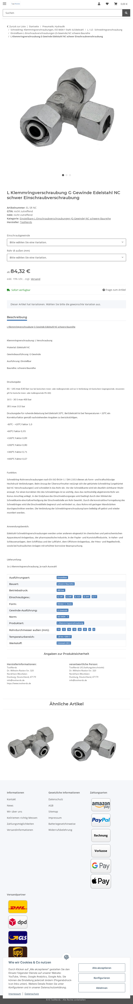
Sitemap (53, 811)
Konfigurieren (102, 977)
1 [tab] (63, 175)
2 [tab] (66, 175)
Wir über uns (14, 811)
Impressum (14, 993)
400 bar (60, 590)
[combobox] (66, 242)
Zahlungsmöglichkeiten (20, 823)
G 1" (94, 596)
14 (69, 629)
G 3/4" (86, 596)
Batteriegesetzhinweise (62, 823)
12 (64, 629)
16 (74, 629)
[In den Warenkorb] (9, 47)
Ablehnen (102, 987)
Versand (35, 279)
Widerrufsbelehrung (60, 829)
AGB (50, 805)
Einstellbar (62, 577)
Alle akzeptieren (101, 967)
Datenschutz (32, 993)
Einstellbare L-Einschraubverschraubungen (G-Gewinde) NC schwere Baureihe (65, 218)
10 (58, 629)
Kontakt (11, 799)
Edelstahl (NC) (63, 643)
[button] (99, 3)
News (10, 805)
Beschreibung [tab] (17, 317)
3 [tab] (70, 175)
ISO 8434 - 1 (62, 616)
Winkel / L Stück (64, 604)
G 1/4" (60, 596)
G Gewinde (62, 610)
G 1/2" (78, 596)
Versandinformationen (20, 829)
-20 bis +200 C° (64, 636)
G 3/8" (69, 596)
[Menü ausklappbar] (4, 2)
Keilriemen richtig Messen (22, 817)
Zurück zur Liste (17, 26)
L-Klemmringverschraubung (70, 623)
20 (80, 629)
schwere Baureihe (65, 584)
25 (85, 629)
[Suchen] (126, 13)
